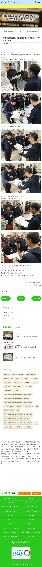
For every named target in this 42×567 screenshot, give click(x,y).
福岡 (18, 411)
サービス (6, 407)
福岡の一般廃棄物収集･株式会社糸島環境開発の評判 (16, 419)
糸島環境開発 (26, 427)
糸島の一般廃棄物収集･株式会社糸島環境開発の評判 (16, 399)
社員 (9, 387)
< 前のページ (5, 298)
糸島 (37, 407)
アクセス (31, 407)
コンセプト (16, 391)
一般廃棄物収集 (7, 391)
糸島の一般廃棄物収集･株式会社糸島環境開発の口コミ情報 (18, 395)
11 (9, 375)
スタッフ (19, 407)
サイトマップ (32, 537)
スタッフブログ (4, 291)
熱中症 (9, 383)
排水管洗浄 (27, 383)
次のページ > (36, 298)
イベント (20, 383)
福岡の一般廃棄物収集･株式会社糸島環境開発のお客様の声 (18, 423)
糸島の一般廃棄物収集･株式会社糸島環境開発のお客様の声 (18, 403)
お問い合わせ (29, 387)
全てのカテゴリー (9, 312)
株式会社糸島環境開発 (15, 427)
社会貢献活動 (33, 379)
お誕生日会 (6, 379)
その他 (25, 407)
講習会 (17, 379)
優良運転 (21, 375)
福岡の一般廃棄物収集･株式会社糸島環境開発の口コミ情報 (18, 415)
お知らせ (6, 315)
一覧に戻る (21, 298)
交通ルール (21, 387)
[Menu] (39, 2)
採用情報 (12, 407)
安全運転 (14, 375)
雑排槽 (14, 387)
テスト (36, 423)
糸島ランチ (35, 383)
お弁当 (27, 375)
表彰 (5, 383)
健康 (12, 379)
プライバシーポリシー (9, 411)
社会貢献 (6, 427)
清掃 (5, 387)
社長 (15, 383)
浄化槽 (5, 375)
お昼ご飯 (33, 375)
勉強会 (26, 379)
